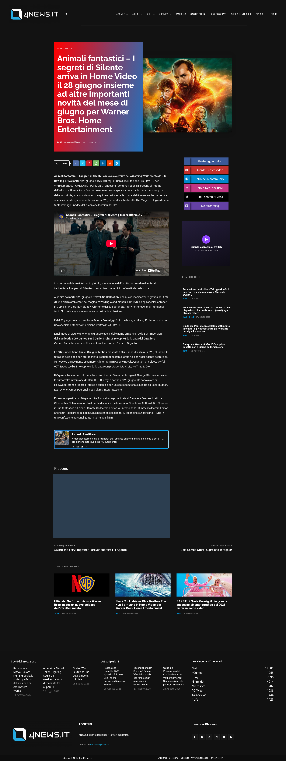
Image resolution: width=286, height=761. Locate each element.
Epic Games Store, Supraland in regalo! (206, 550)
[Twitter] (83, 163)
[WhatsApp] (96, 163)
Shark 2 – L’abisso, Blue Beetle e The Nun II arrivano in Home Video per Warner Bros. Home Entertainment (140, 604)
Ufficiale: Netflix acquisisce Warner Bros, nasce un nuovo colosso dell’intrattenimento (78, 604)
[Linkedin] (103, 163)
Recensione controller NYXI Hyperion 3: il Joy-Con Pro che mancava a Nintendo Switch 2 (206, 292)
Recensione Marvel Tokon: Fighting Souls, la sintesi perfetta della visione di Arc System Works (23, 679)
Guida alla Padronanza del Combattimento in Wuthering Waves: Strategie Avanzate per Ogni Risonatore (206, 328)
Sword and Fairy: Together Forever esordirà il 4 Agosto (90, 550)
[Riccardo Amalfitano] (62, 439)
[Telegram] (117, 163)
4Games (186, 298)
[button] (75, 14)
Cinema (68, 49)
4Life (59, 49)
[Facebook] (76, 163)
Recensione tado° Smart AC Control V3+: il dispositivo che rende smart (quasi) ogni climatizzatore (206, 310)
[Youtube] (224, 737)
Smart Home (188, 317)
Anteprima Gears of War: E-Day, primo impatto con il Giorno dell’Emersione (204, 346)
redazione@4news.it (100, 744)
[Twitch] (231, 737)
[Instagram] (77, 446)
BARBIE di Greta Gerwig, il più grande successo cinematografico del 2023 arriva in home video (202, 604)
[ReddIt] (110, 163)
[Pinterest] (89, 163)
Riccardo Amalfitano (70, 142)
